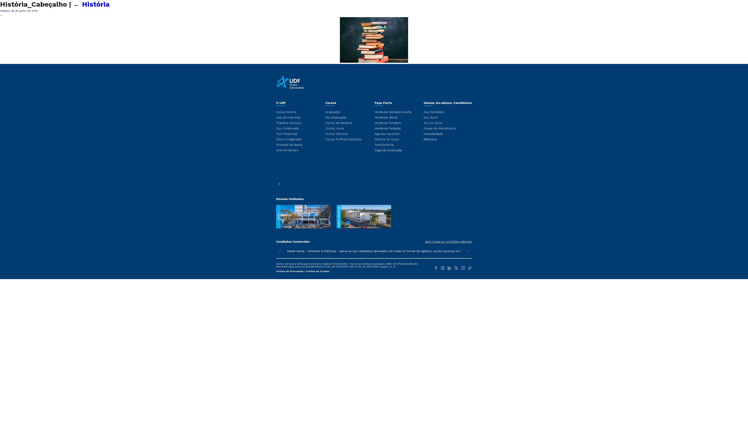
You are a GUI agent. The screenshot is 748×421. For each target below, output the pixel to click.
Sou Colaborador (288, 128)
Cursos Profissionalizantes (343, 139)
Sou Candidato (434, 112)
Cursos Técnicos (336, 134)
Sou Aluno (431, 117)
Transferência (384, 145)
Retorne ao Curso (387, 139)
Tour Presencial (286, 134)
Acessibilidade (433, 134)
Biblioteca (430, 139)
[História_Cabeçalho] (374, 61)
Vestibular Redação (388, 128)
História (91, 4)
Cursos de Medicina (338, 123)
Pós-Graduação (335, 117)
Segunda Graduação (388, 150)
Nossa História (286, 112)
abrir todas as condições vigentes (448, 241)
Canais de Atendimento (440, 128)
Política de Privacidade (290, 271)
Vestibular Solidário (388, 123)
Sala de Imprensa (288, 117)
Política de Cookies (317, 271)
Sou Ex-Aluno (433, 123)
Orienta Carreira (287, 150)
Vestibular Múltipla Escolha (393, 112)
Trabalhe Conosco (288, 123)
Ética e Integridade (289, 139)
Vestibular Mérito (386, 117)
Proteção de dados (289, 145)
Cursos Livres (334, 128)
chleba (4, 10)
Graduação (332, 112)
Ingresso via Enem (387, 134)
